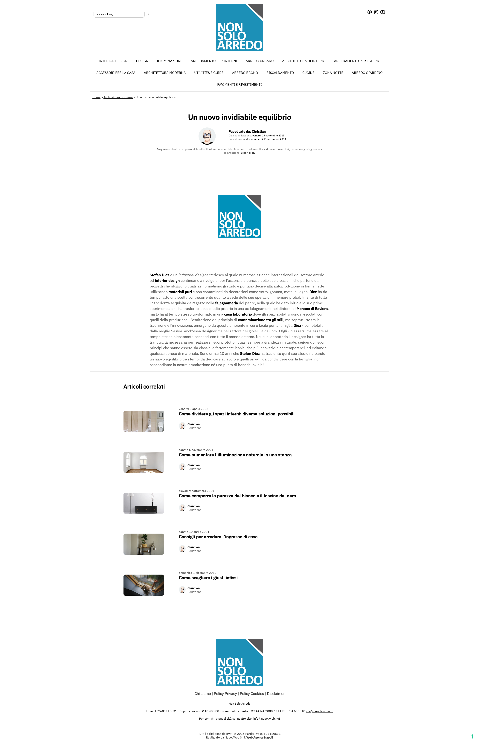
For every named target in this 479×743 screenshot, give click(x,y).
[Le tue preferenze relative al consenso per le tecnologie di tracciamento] (472, 736)
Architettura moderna (165, 73)
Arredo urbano (260, 61)
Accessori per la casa (115, 73)
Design (142, 61)
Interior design (113, 61)
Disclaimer (276, 693)
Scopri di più (248, 152)
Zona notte (333, 73)
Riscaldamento (280, 73)
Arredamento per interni (214, 61)
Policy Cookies (252, 693)
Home (96, 97)
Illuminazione (169, 61)
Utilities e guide (209, 73)
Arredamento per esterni (357, 61)
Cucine (308, 73)
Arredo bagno (245, 73)
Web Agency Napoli (259, 737)
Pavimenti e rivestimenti (239, 84)
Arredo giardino (367, 73)
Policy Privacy (225, 693)
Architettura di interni (304, 61)
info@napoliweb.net (266, 718)
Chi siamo (203, 693)
